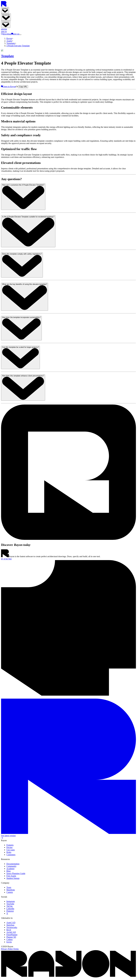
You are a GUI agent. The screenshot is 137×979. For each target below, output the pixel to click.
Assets (9, 41)
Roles (8, 852)
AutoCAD (10, 922)
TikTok (9, 906)
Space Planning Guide (15, 873)
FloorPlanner (11, 934)
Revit (8, 930)
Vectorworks (11, 927)
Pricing (9, 847)
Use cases (10, 850)
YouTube (10, 904)
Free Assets (11, 876)
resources (6, 15)
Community (11, 866)
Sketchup (10, 925)
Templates (10, 43)
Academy (10, 868)
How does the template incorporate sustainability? (21, 317)
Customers (10, 855)
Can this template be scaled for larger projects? (20, 347)
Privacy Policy (7, 949)
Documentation (12, 864)
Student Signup (12, 878)
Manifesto (10, 890)
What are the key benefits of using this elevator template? (24, 284)
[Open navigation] (20, 34)
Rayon (9, 38)
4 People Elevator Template (18, 46)
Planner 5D (11, 937)
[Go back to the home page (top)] (3, 6)
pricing (4, 29)
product (5, 8)
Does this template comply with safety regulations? (22, 254)
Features (10, 845)
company (5, 22)
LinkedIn (10, 908)
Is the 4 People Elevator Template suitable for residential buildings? (28, 217)
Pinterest (10, 911)
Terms (16, 949)
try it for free (6, 559)
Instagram (10, 901)
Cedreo (9, 939)
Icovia (9, 942)
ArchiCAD (11, 932)
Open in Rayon (9, 86)
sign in (4, 31)
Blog (8, 871)
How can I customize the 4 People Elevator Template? (23, 185)
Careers (9, 892)
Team (8, 887)
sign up (16, 34)
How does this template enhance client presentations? (23, 376)
